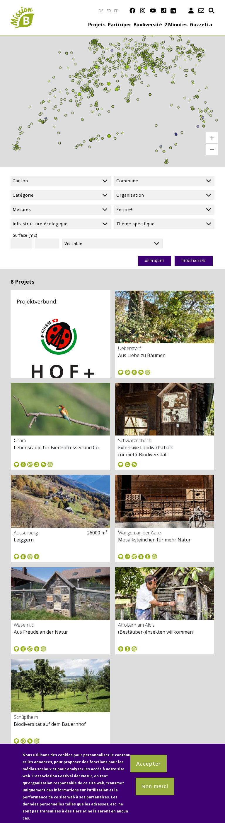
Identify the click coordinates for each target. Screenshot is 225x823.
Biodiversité (148, 24)
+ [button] (211, 138)
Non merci (155, 786)
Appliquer (154, 261)
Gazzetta (201, 24)
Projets (96, 24)
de (101, 10)
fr (109, 10)
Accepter (148, 763)
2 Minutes (176, 24)
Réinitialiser (194, 261)
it (116, 10)
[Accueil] (22, 10)
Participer (119, 24)
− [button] (211, 149)
